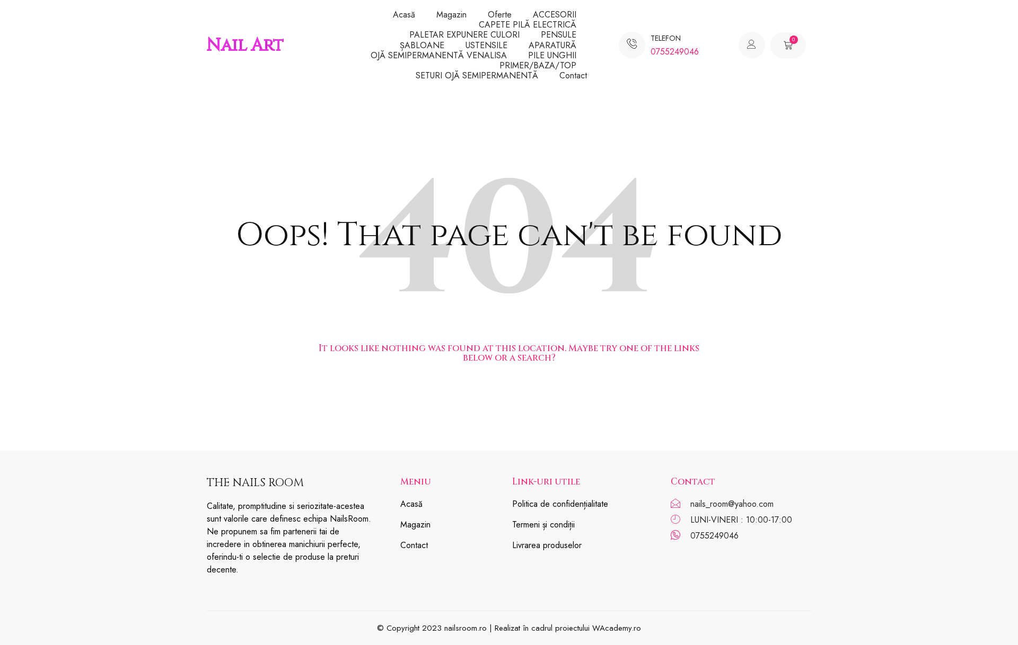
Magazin (451, 15)
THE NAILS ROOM (255, 483)
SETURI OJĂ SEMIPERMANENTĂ (477, 75)
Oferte (500, 15)
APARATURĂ (552, 45)
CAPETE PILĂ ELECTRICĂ (527, 25)
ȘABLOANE (422, 45)
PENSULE (558, 35)
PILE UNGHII (552, 55)
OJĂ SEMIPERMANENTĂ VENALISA (439, 55)
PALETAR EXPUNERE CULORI (464, 35)
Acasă (404, 15)
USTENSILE (486, 45)
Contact (573, 75)
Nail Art (245, 45)
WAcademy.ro (616, 628)
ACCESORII (554, 15)
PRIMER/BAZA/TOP (537, 65)
